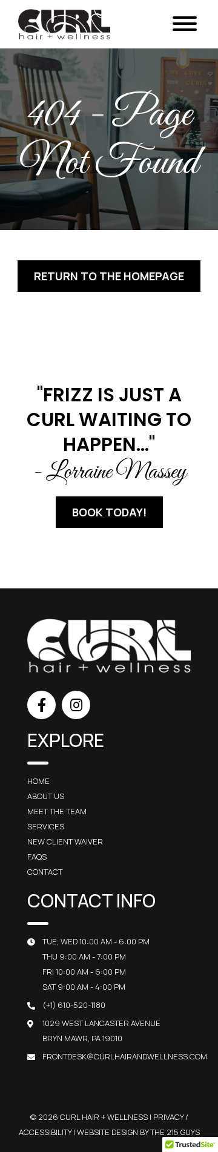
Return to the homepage (109, 276)
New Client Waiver (65, 841)
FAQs (37, 856)
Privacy (168, 1116)
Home (38, 780)
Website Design (107, 1132)
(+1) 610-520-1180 (73, 1004)
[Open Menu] (185, 24)
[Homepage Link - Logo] (64, 24)
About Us (45, 796)
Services (45, 826)
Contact (44, 871)
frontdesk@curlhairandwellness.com (124, 1056)
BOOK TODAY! (109, 512)
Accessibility (45, 1132)
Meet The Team (57, 811)
